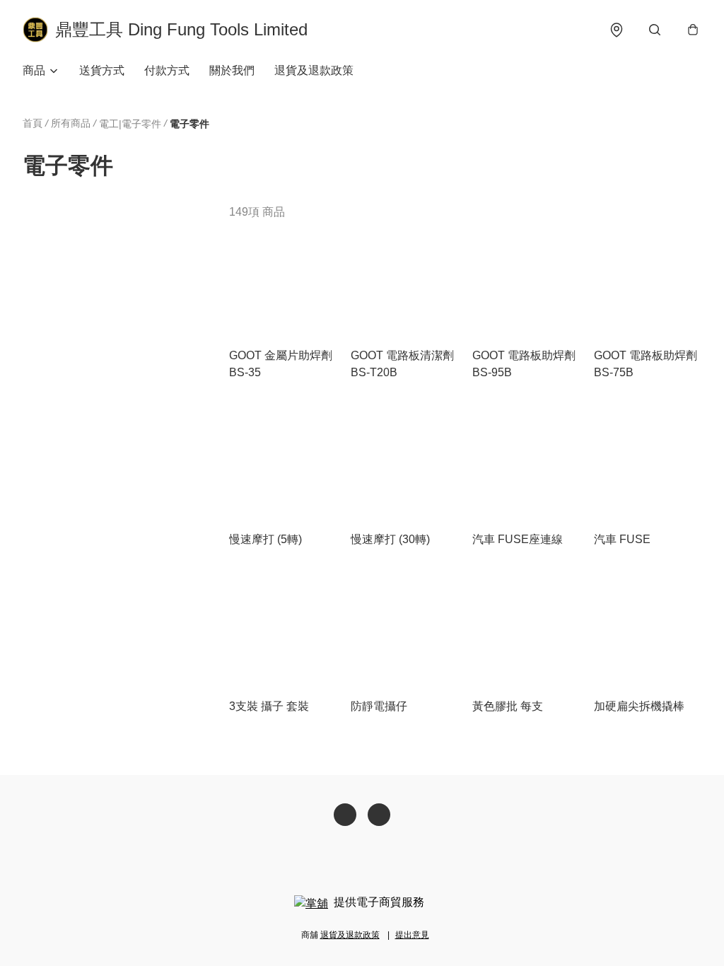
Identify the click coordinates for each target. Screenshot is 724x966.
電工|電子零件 (130, 123)
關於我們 (232, 70)
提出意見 (412, 935)
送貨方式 (101, 70)
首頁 (32, 123)
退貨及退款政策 (314, 70)
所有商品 (70, 123)
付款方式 (166, 70)
